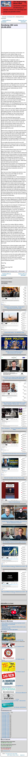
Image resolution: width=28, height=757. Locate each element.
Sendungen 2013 (5, 720)
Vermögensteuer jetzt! (6, 750)
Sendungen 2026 (5, 737)
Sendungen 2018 (5, 726)
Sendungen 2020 (5, 729)
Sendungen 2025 (5, 736)
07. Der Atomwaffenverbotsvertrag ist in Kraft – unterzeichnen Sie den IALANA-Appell (14, 701)
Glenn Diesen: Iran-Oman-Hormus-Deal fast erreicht (13, 623)
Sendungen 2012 (5, 719)
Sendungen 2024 (5, 734)
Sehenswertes (5, 713)
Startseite (4, 16)
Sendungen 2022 (5, 732)
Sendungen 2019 (5, 728)
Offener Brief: (5, 625)
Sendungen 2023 (5, 733)
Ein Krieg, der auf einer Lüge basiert (10, 629)
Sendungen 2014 (5, 721)
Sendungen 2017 (5, 725)
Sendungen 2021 (5, 730)
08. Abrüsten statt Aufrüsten (20, 707)
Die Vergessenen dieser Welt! (11, 753)
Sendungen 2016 (5, 724)
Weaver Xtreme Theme (13, 755)
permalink (22, 271)
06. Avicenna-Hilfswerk (20, 692)
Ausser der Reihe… (6, 712)
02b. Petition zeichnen (6, 647)
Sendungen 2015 (5, 722)
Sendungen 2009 (5, 715)
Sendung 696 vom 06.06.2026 (8, 624)
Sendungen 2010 (11, 16)
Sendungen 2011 (5, 717)
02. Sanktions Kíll (19, 646)
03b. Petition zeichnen (6, 661)
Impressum (22, 755)
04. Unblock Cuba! (19, 671)
